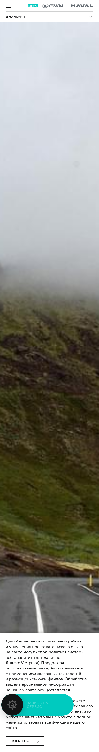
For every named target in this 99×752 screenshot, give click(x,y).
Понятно (20, 741)
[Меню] (9, 6)
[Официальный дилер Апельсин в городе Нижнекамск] (67, 6)
